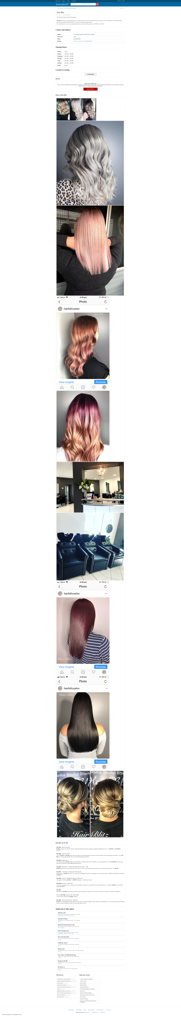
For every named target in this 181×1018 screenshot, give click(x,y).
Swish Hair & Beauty (63, 918)
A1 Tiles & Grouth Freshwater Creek (66, 987)
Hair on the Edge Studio (63, 936)
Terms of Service (100, 1009)
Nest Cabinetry (62, 983)
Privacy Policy (91, 1009)
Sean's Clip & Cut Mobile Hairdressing (67, 954)
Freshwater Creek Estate (64, 985)
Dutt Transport (83, 996)
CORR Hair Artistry (62, 942)
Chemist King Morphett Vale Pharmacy (87, 989)
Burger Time (82, 990)
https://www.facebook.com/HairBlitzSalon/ (83, 41)
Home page (58, 1)
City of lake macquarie (68, 8)
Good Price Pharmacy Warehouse (86, 979)
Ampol (61, 989)
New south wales (60, 8)
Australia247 (62, 4)
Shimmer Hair (61, 948)
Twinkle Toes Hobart (84, 998)
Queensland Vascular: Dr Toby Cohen (87, 994)
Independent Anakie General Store (66, 990)
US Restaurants (94, 1012)
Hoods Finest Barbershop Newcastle (66, 924)
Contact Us (74, 1)
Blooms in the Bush (63, 994)
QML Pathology (83, 985)
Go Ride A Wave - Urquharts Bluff (66, 979)
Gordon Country (83, 981)
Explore (63, 1)
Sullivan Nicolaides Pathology (86, 992)
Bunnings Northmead (84, 987)
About (68, 1)
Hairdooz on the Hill (62, 961)
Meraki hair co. (61, 967)
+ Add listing (78, 1009)
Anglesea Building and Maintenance (67, 981)
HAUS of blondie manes (63, 930)
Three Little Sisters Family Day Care (66, 992)
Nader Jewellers (83, 983)
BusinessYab (87, 1012)
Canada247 (102, 1012)
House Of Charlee (63, 996)
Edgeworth (74, 8)
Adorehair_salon (62, 912)
